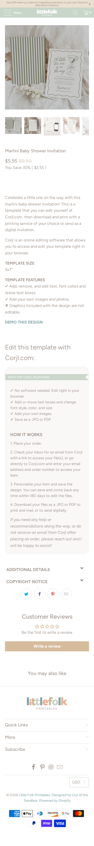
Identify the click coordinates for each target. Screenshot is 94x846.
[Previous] (10, 67)
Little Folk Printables (34, 795)
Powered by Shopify (54, 800)
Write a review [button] (47, 646)
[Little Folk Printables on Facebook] (34, 767)
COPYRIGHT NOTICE (27, 581)
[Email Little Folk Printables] (60, 767)
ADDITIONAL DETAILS (28, 569)
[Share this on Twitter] (26, 594)
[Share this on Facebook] (39, 594)
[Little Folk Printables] (47, 13)
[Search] (75, 13)
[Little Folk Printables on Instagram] (51, 767)
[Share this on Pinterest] (52, 594)
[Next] (84, 67)
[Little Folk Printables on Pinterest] (42, 767)
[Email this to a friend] (66, 594)
